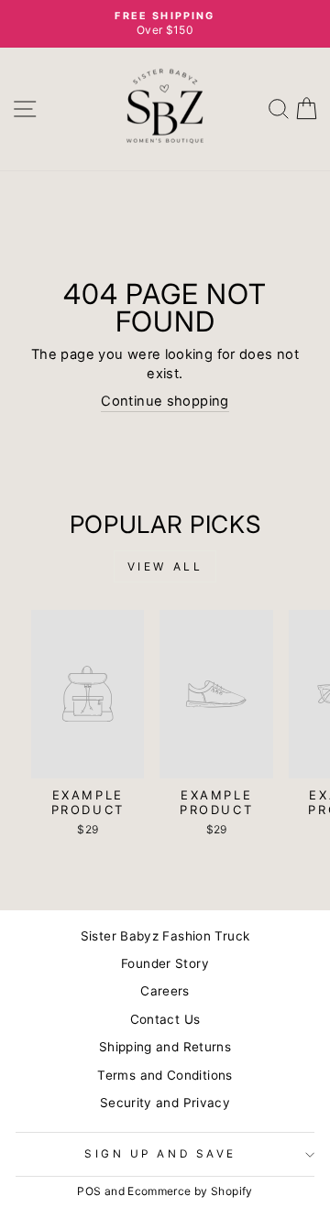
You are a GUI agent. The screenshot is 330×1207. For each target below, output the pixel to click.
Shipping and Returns (165, 1046)
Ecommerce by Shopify (189, 1191)
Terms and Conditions (164, 1075)
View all (165, 566)
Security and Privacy (165, 1102)
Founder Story (165, 963)
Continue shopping (164, 401)
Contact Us (165, 1019)
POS (89, 1191)
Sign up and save (160, 1153)
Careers (165, 991)
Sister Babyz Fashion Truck (165, 936)
